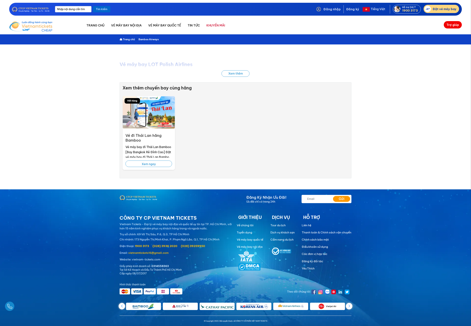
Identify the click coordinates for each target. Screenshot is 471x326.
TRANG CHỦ (95, 25)
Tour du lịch (278, 225)
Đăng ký (352, 9)
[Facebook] (313, 291)
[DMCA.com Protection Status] (249, 267)
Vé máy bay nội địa (250, 246)
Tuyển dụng (244, 232)
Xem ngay (149, 164)
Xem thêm (235, 73)
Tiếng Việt (378, 9)
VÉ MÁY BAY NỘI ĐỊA (126, 25)
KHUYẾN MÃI (215, 25)
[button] (349, 306)
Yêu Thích (308, 268)
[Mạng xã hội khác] (347, 291)
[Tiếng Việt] (366, 9)
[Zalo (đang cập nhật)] (327, 291)
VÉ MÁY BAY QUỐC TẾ (164, 25)
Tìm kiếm (101, 9)
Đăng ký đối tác (312, 261)
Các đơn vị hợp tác (314, 254)
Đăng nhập (332, 9)
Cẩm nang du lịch (282, 239)
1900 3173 (142, 246)
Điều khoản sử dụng (315, 246)
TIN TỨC (194, 25)
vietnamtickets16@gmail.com (148, 253)
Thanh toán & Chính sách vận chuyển (326, 232)
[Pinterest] (333, 291)
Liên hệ (306, 225)
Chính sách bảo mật (315, 239)
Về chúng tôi (245, 225)
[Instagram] (320, 291)
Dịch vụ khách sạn (282, 232)
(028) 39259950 (193, 246)
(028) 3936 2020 (165, 246)
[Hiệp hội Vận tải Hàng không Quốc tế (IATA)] (246, 256)
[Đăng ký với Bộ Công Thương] (281, 251)
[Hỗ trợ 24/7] (398, 9)
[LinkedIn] (340, 291)
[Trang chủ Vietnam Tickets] (30, 9)
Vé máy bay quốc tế (250, 239)
